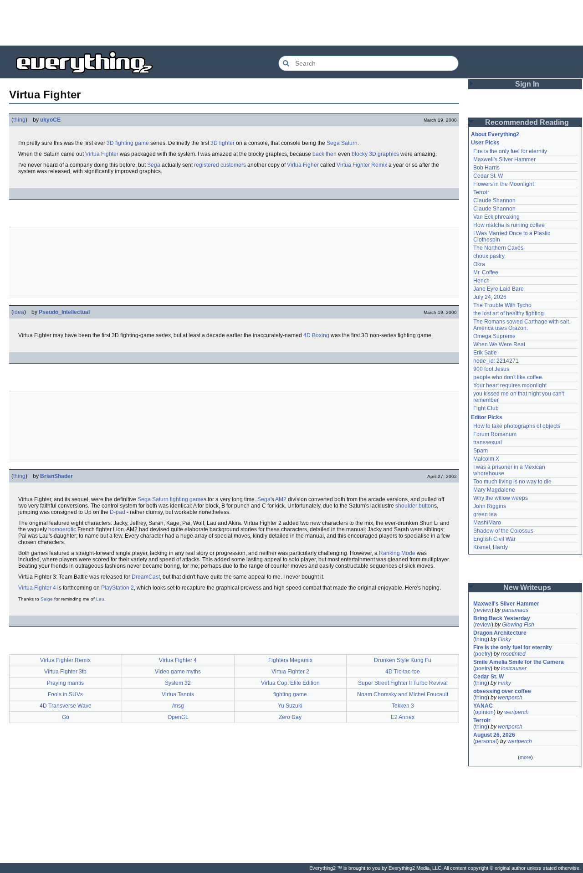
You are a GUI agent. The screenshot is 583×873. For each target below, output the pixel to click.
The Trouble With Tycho (502, 305)
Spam (480, 450)
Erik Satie (485, 352)
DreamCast (146, 577)
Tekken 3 (403, 706)
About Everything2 (495, 134)
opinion (484, 712)
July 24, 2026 (489, 297)
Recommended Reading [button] (527, 122)
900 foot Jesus (491, 369)
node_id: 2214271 (496, 361)
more (525, 757)
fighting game (187, 499)
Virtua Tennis (178, 694)
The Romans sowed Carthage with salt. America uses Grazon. (522, 324)
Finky (504, 639)
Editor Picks (486, 417)
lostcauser (514, 668)
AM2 (280, 499)
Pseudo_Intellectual (64, 312)
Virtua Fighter (101, 154)
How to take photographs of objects (516, 426)
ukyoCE (50, 120)
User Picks (485, 142)
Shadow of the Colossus (503, 531)
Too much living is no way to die (512, 481)
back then (324, 154)
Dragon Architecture (500, 633)
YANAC (483, 706)
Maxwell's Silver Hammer (504, 159)
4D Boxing (316, 335)
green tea (485, 514)
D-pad (117, 512)
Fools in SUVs (65, 694)
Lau (100, 598)
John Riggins (489, 506)
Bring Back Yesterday (501, 618)
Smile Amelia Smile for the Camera (518, 662)
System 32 (178, 683)
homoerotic (62, 529)
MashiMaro (487, 522)
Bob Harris (486, 167)
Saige (47, 598)
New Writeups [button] (527, 587)
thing (19, 120)
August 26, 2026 (494, 735)
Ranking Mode (397, 553)
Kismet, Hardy (490, 547)
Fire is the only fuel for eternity (510, 151)
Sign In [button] (527, 84)
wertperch (510, 697)
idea (18, 312)
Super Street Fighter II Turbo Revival (403, 683)
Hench (481, 280)
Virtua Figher (303, 165)
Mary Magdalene (494, 490)
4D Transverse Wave (66, 706)
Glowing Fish (518, 624)
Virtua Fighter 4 (37, 588)
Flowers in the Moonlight (503, 184)
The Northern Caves (498, 248)
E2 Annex (402, 717)
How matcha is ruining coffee (509, 225)
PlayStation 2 (117, 588)
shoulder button (414, 506)
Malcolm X (486, 459)
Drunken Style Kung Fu (402, 660)
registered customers (220, 165)
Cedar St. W (488, 176)
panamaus (515, 610)
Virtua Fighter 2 (290, 671)
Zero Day (290, 717)
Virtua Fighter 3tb (65, 671)
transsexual (487, 442)
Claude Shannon (494, 200)
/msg (178, 706)
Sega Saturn (342, 143)
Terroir (481, 192)
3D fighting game (128, 143)
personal (486, 741)
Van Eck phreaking (496, 217)
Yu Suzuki (290, 706)
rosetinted (513, 654)
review (483, 610)
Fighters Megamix (290, 660)
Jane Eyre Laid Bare (498, 289)
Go (65, 717)
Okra (479, 264)
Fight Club (486, 408)
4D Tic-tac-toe (402, 671)
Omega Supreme (494, 336)
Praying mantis (65, 683)
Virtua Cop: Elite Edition (290, 683)
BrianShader (56, 476)
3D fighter (222, 143)
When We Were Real (499, 344)
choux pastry (489, 256)
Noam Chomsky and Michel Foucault (402, 694)
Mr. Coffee (485, 272)
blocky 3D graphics (375, 154)
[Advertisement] (291, 22)
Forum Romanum (495, 434)
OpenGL (178, 717)
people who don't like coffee (507, 377)
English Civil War (494, 539)
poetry (483, 654)
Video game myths (178, 671)
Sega (153, 165)
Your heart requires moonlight (510, 385)
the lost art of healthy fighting (508, 313)
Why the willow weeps (500, 498)
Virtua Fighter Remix (362, 165)
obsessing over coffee (502, 691)
